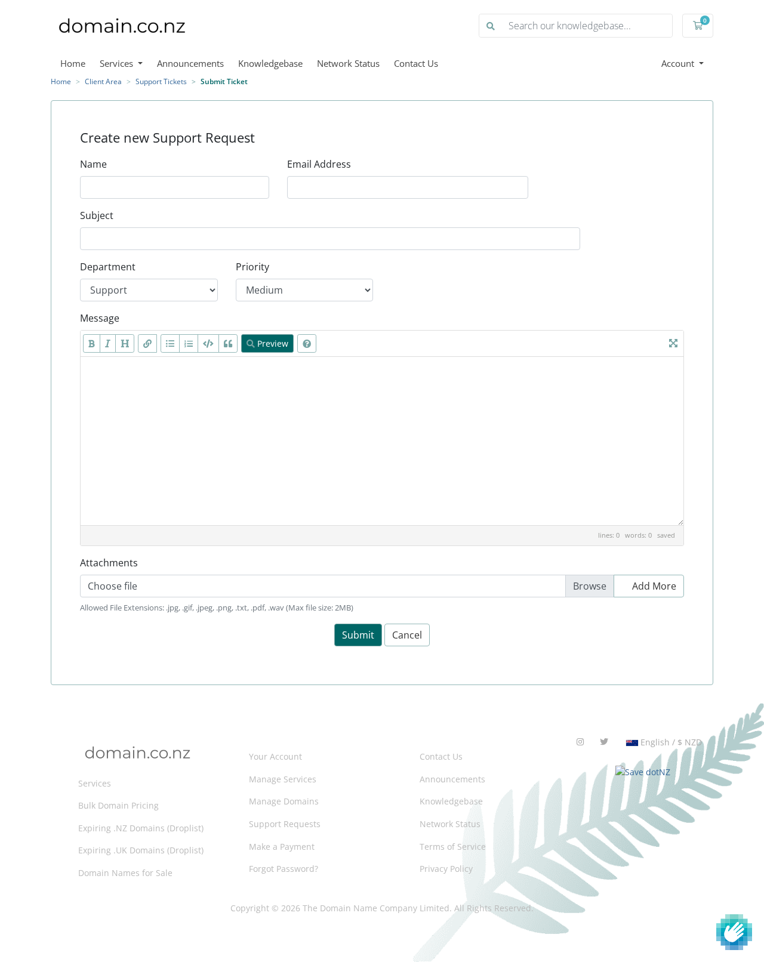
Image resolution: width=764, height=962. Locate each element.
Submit (358, 635)
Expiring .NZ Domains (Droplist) (141, 828)
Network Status (348, 63)
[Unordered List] (170, 343)
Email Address (319, 164)
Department (107, 266)
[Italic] (108, 343)
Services (117, 63)
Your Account (275, 756)
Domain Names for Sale (125, 872)
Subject (96, 215)
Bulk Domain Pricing (118, 805)
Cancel (407, 635)
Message (99, 318)
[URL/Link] (147, 343)
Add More (653, 586)
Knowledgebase (270, 63)
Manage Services (282, 779)
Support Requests (285, 824)
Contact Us (416, 63)
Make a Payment (282, 846)
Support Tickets (161, 81)
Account (679, 63)
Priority (252, 266)
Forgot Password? (283, 868)
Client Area (103, 81)
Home (72, 63)
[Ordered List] (188, 343)
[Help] (306, 343)
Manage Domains (284, 801)
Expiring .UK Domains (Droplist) (141, 850)
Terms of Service (453, 846)
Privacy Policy (446, 868)
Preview (271, 343)
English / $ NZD (670, 742)
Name (93, 164)
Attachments (109, 562)
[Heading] (124, 343)
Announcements (190, 63)
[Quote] (228, 343)
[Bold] (91, 343)
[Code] (208, 343)
